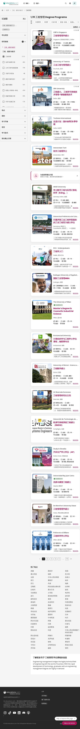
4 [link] (55, 559)
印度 (49, 630)
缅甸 (49, 642)
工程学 (46, 22)
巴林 (49, 624)
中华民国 (51, 618)
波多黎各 (51, 627)
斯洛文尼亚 (69, 645)
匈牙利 (67, 593)
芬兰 (32, 583)
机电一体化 (63, 22)
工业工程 (54, 22)
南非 (66, 580)
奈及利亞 (51, 602)
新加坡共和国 (52, 596)
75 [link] (67, 559)
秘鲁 (66, 627)
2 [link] (47, 559)
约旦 (66, 618)
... (63, 559)
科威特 (67, 639)
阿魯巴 (50, 635)
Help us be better (69, 723)
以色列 (33, 590)
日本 (66, 614)
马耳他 (33, 614)
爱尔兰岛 (51, 590)
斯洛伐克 (34, 630)
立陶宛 (33, 586)
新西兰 (50, 608)
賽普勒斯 (34, 618)
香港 (66, 599)
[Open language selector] (70, 3)
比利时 (67, 586)
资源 (37, 3)
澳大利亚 (34, 574)
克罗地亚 (51, 639)
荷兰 (32, 580)
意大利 (67, 574)
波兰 (32, 596)
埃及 (66, 608)
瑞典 (66, 583)
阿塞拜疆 (68, 635)
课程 (27, 3)
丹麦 (49, 583)
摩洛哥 (67, 642)
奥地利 (33, 602)
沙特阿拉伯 (52, 645)
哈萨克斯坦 (52, 611)
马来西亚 (34, 593)
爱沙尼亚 (68, 621)
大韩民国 (34, 605)
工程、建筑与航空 (9, 47)
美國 (32, 571)
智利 (66, 648)
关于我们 (44, 696)
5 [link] (59, 559)
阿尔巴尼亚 (34, 621)
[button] (8, 25)
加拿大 (67, 577)
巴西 (32, 627)
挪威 (49, 605)
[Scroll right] (78, 22)
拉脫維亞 (68, 611)
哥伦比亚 (34, 611)
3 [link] (51, 559)
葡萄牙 (50, 580)
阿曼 (49, 621)
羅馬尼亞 (34, 599)
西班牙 (50, 571)
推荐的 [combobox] (75, 27)
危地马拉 (68, 605)
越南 (49, 648)
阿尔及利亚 (34, 635)
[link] (28, 10)
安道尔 (33, 639)
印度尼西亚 (69, 602)
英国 (66, 571)
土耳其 (50, 593)
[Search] (66, 3)
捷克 (66, 590)
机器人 (72, 22)
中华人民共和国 (53, 577)
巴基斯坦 (34, 624)
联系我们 (44, 703)
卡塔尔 (33, 645)
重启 (24, 19)
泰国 (49, 599)
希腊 (32, 608)
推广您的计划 (46, 699)
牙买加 (33, 648)
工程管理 (38, 22)
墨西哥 (50, 614)
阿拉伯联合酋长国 (54, 586)
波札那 (67, 596)
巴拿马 (67, 624)
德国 (49, 574)
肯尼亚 (33, 642)
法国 (32, 577)
